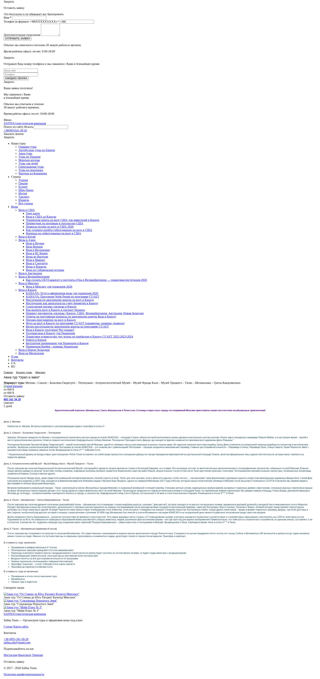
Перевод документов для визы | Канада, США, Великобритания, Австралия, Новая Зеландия (85, 313)
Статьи (8, 626)
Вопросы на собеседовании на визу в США (53, 233)
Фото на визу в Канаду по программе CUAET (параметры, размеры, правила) (75, 323)
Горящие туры (27, 146)
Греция (23, 183)
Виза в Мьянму (35, 260)
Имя (7, 17)
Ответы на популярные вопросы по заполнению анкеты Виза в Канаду (71, 316)
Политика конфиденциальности (24, 674)
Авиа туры (25, 153)
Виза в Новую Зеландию (34, 349)
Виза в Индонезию (38, 250)
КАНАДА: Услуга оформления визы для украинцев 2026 (62, 293)
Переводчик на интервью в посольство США (54, 223)
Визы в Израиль (36, 266)
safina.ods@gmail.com (17, 642)
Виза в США (27, 210)
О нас (14, 356)
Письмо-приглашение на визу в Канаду (51, 319)
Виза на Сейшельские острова (45, 270)
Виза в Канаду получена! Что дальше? (50, 329)
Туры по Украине (30, 156)
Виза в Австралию (30, 273)
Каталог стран (24, 372)
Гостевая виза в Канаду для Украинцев (50, 333)
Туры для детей (28, 163)
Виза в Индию (35, 243)
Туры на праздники (31, 170)
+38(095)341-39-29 (15, 130)
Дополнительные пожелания (22, 34)
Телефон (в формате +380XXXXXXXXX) (31, 21)
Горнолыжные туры (31, 166)
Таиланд (24, 196)
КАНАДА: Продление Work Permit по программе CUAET (62, 296)
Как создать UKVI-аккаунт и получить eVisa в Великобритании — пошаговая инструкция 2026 (86, 280)
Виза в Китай (27, 236)
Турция (23, 180)
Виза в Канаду (28, 290)
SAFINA (25, 123)
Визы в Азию (27, 240)
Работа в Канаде (36, 339)
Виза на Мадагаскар (31, 353)
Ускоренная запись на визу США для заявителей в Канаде (62, 220)
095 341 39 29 (12, 399)
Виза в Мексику (29, 283)
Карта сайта (20, 626)
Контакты (17, 359)
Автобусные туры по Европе (37, 150)
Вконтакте (24, 655)
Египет (23, 186)
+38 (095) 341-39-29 (16, 639)
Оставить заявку (14, 396)
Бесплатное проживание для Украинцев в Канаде (57, 343)
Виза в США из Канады (41, 216)
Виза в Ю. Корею (37, 253)
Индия (23, 193)
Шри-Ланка (26, 190)
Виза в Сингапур (37, 263)
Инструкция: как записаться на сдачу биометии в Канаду (62, 303)
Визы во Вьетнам (37, 256)
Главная (8, 372)
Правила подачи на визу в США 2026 (50, 226)
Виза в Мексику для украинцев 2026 (49, 286)
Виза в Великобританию (34, 276)
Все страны (26, 203)
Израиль (24, 200)
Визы (14, 206)
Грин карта (33, 213)
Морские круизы (29, 160)
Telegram (37, 655)
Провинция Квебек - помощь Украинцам (52, 346)
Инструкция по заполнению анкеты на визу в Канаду (60, 299)
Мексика (40, 372)
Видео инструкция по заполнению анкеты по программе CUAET (67, 326)
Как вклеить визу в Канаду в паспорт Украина (55, 309)
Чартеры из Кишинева (33, 173)
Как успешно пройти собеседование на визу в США (59, 230)
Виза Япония (34, 246)
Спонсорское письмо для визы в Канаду (51, 306)
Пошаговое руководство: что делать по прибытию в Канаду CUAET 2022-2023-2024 (79, 336)
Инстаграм (10, 655)
